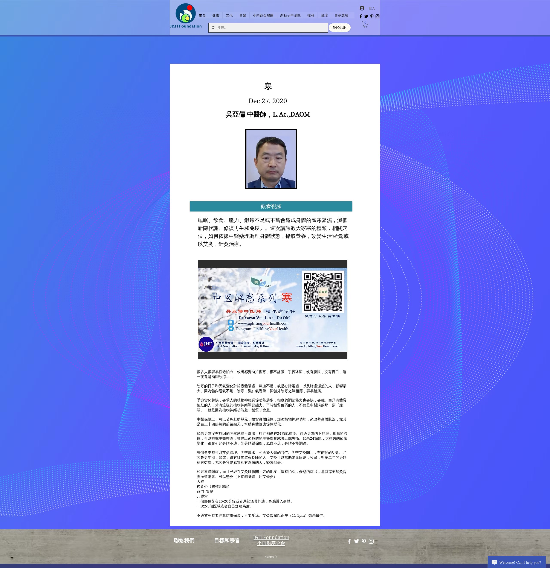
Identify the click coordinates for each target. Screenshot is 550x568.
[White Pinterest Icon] (364, 541)
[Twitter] (366, 16)
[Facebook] (360, 16)
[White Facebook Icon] (349, 541)
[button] (365, 24)
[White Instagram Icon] (371, 541)
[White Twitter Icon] (356, 541)
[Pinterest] (371, 16)
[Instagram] (377, 16)
